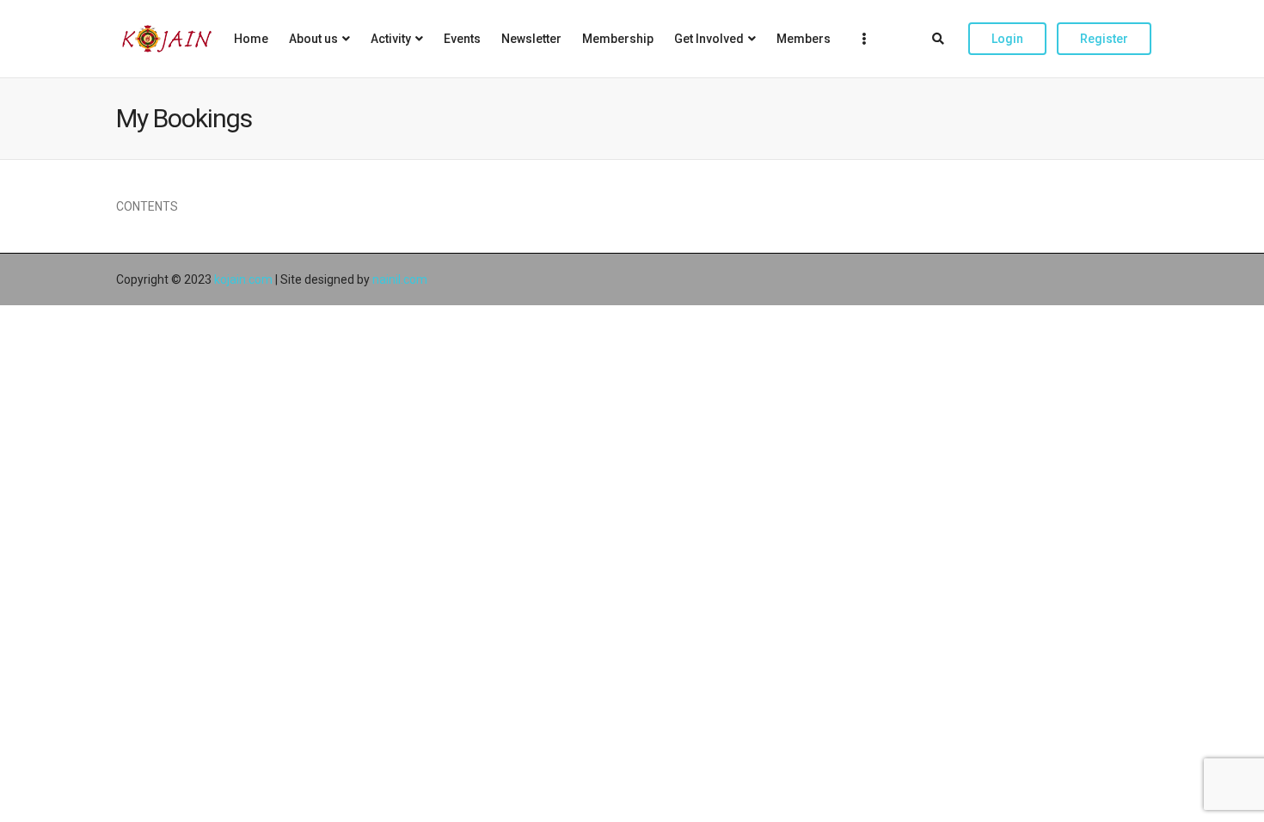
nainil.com (399, 279)
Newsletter (531, 39)
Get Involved (709, 39)
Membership (617, 39)
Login (1007, 39)
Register (1104, 39)
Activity (391, 39)
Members (803, 39)
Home (251, 39)
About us (313, 39)
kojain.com (243, 279)
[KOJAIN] (166, 38)
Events (462, 39)
